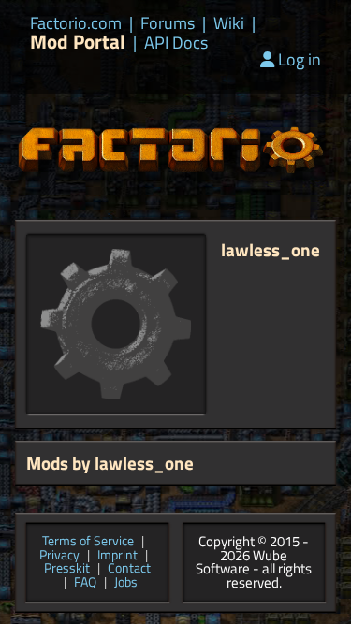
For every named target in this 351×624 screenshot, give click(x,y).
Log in (299, 59)
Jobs (126, 583)
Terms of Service (88, 542)
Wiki (228, 23)
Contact (129, 569)
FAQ (85, 583)
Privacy (59, 556)
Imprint (117, 556)
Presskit (67, 569)
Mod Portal (77, 41)
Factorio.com (76, 23)
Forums (167, 23)
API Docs (176, 43)
